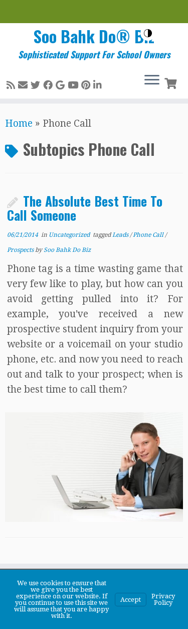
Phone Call (149, 234)
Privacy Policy (163, 599)
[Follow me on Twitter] (37, 85)
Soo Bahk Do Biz (67, 249)
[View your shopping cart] (171, 82)
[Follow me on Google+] (62, 85)
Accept (130, 599)
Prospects (21, 249)
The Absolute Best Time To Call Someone (84, 207)
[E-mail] (24, 85)
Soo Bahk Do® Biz (94, 36)
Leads (121, 234)
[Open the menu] (151, 80)
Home (19, 123)
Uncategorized (70, 234)
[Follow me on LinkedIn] (99, 85)
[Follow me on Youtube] (74, 85)
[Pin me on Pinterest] (87, 85)
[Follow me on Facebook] (49, 85)
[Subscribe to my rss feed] (12, 85)
